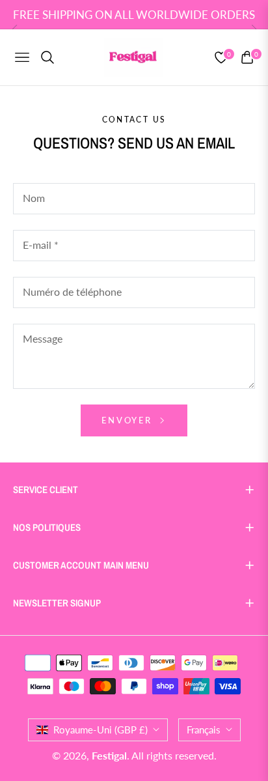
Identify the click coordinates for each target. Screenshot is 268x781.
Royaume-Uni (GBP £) (100, 729)
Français (204, 729)
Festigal (109, 755)
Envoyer (128, 420)
